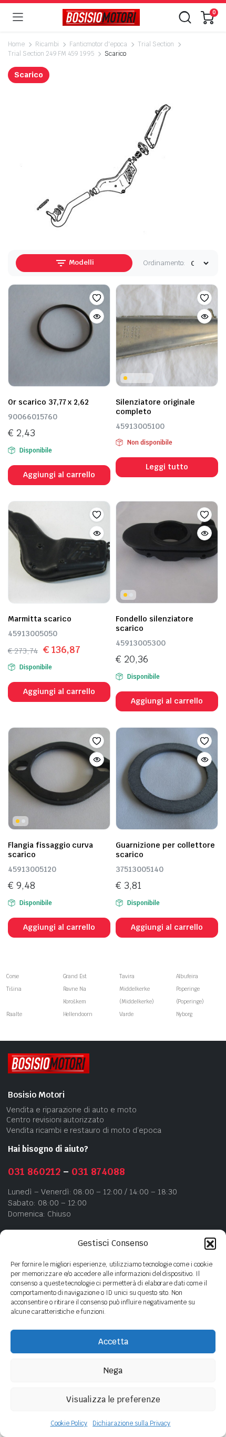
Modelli (80, 262)
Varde (126, 1014)
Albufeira (187, 976)
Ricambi (47, 44)
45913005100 (140, 426)
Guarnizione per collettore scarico (165, 849)
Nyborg (184, 1014)
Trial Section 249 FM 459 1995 (51, 53)
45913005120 (32, 869)
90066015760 (32, 416)
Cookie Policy (69, 1423)
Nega (113, 1370)
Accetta (113, 1341)
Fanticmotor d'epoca (98, 44)
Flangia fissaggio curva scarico (50, 849)
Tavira (127, 976)
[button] (210, 1243)
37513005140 (139, 869)
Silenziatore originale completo (155, 406)
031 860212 (34, 1171)
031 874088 (98, 1171)
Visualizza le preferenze (113, 1399)
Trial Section (156, 44)
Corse (12, 976)
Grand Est (75, 976)
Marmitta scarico (39, 619)
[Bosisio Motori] (101, 17)
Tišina (14, 989)
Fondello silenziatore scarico (154, 623)
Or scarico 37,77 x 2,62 (48, 402)
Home (16, 44)
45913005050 (32, 633)
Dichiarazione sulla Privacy (131, 1423)
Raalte (14, 1014)
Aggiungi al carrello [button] (59, 474)
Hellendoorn (78, 1014)
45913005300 (141, 643)
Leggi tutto (167, 466)
